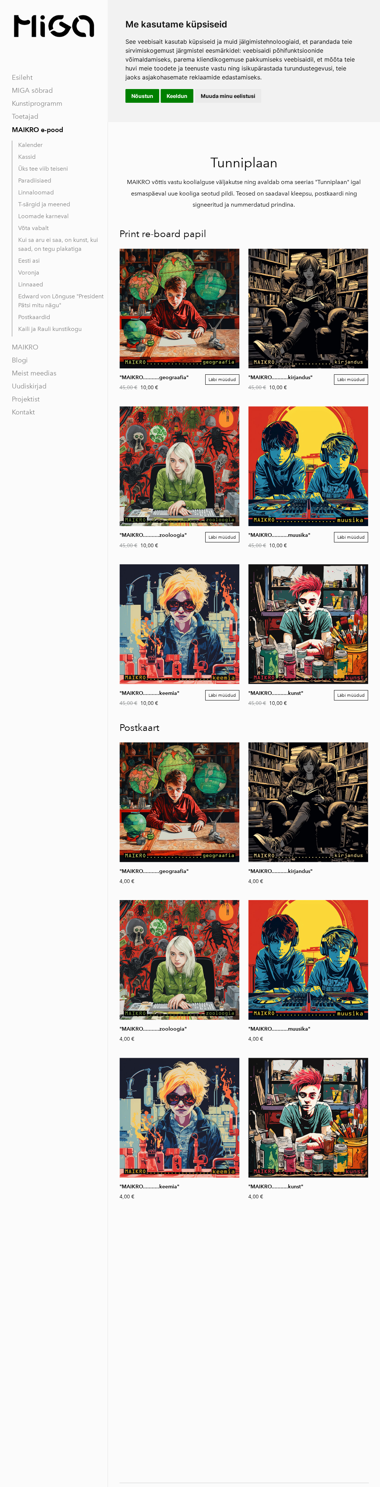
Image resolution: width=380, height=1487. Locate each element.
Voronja (28, 272)
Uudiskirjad (29, 386)
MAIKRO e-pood (37, 130)
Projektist (26, 399)
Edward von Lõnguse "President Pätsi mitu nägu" (61, 301)
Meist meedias (34, 373)
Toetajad (25, 116)
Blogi (20, 360)
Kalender (30, 144)
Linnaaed (30, 284)
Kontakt (23, 412)
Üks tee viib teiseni (43, 168)
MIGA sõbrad (32, 90)
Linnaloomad (36, 192)
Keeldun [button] (177, 96)
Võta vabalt (33, 228)
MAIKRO (25, 347)
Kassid (27, 156)
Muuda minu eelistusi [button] (228, 96)
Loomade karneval (43, 216)
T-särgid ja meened (44, 204)
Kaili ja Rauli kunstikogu (50, 328)
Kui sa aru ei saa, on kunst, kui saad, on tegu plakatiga (58, 244)
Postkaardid (34, 317)
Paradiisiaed (34, 180)
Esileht (22, 77)
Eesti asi (29, 260)
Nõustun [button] (142, 96)
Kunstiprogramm (37, 103)
